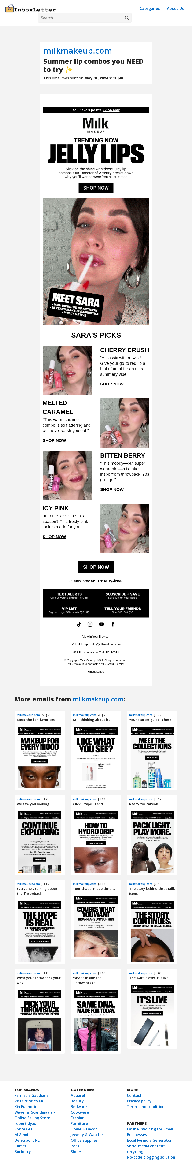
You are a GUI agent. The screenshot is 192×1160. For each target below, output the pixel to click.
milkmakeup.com (77, 50)
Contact (134, 1095)
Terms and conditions (146, 1106)
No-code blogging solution (151, 1157)
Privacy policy (139, 1101)
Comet (21, 1146)
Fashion (78, 1117)
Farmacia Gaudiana (31, 1095)
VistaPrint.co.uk (29, 1101)
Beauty (77, 1101)
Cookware (80, 1112)
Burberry (23, 1151)
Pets (75, 1146)
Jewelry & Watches (88, 1134)
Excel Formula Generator (149, 1140)
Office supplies (84, 1140)
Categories (150, 8)
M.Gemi (21, 1134)
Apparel (78, 1095)
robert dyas (25, 1123)
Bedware (79, 1106)
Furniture (79, 1123)
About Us (175, 8)
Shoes (76, 1151)
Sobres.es (23, 1129)
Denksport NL (27, 1140)
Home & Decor (84, 1129)
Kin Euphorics (27, 1106)
